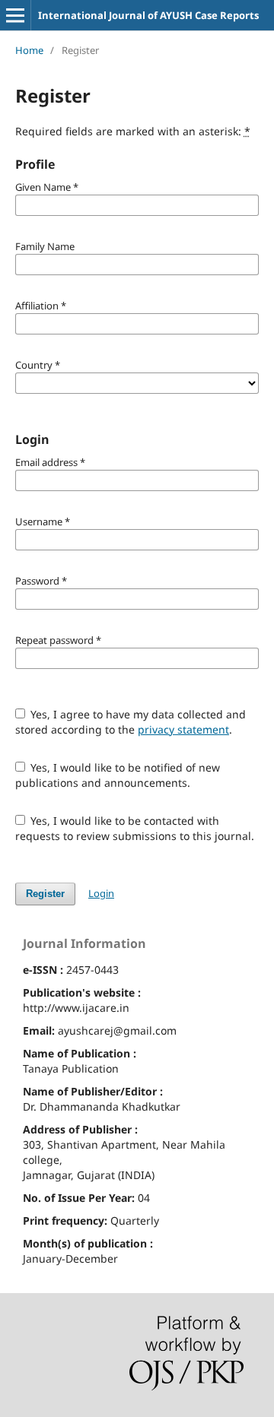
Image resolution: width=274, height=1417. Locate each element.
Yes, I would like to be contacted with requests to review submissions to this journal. (134, 828)
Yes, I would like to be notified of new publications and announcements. (118, 775)
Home (29, 50)
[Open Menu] (15, 15)
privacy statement (183, 729)
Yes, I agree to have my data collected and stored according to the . (131, 722)
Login (101, 893)
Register (45, 893)
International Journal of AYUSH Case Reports (148, 15)
